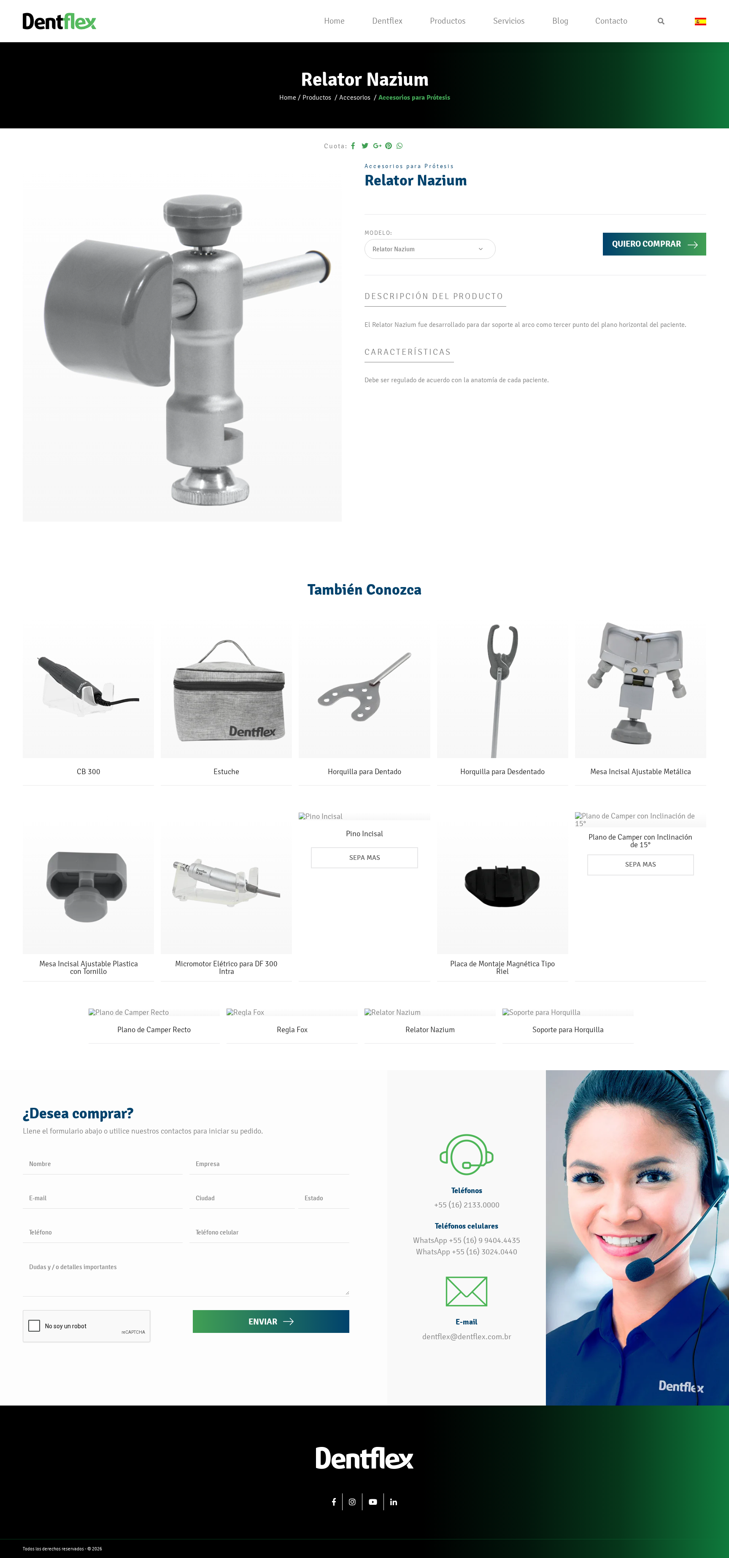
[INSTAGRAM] (352, 1501)
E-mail (37, 1198)
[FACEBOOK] (334, 1501)
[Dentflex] (59, 20)
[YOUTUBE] (373, 1501)
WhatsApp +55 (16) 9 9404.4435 (466, 1240)
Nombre (40, 1164)
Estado (314, 1198)
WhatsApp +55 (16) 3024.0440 (466, 1251)
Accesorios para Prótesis (414, 97)
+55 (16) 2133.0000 (467, 1205)
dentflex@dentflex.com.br (466, 1336)
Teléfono (40, 1232)
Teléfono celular (217, 1232)
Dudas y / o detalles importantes (73, 1267)
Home (287, 97)
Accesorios (355, 97)
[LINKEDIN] (393, 1501)
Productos (317, 97)
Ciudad (205, 1198)
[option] (182, 342)
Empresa (208, 1164)
